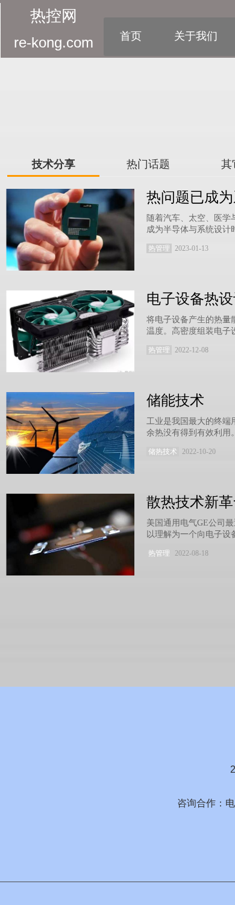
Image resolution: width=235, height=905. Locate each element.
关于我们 (196, 36)
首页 (131, 36)
